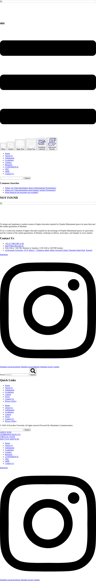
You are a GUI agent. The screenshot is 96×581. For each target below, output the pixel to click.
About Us (9, 156)
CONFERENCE (11, 167)
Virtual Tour (31, 149)
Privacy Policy (10, 401)
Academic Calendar (42, 148)
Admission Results (52, 148)
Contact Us (9, 174)
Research (8, 165)
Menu (3, 149)
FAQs (7, 397)
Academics (9, 160)
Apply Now (20, 149)
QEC (7, 169)
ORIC (7, 171)
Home (7, 153)
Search (10, 149)
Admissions (9, 158)
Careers (8, 394)
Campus (8, 162)
